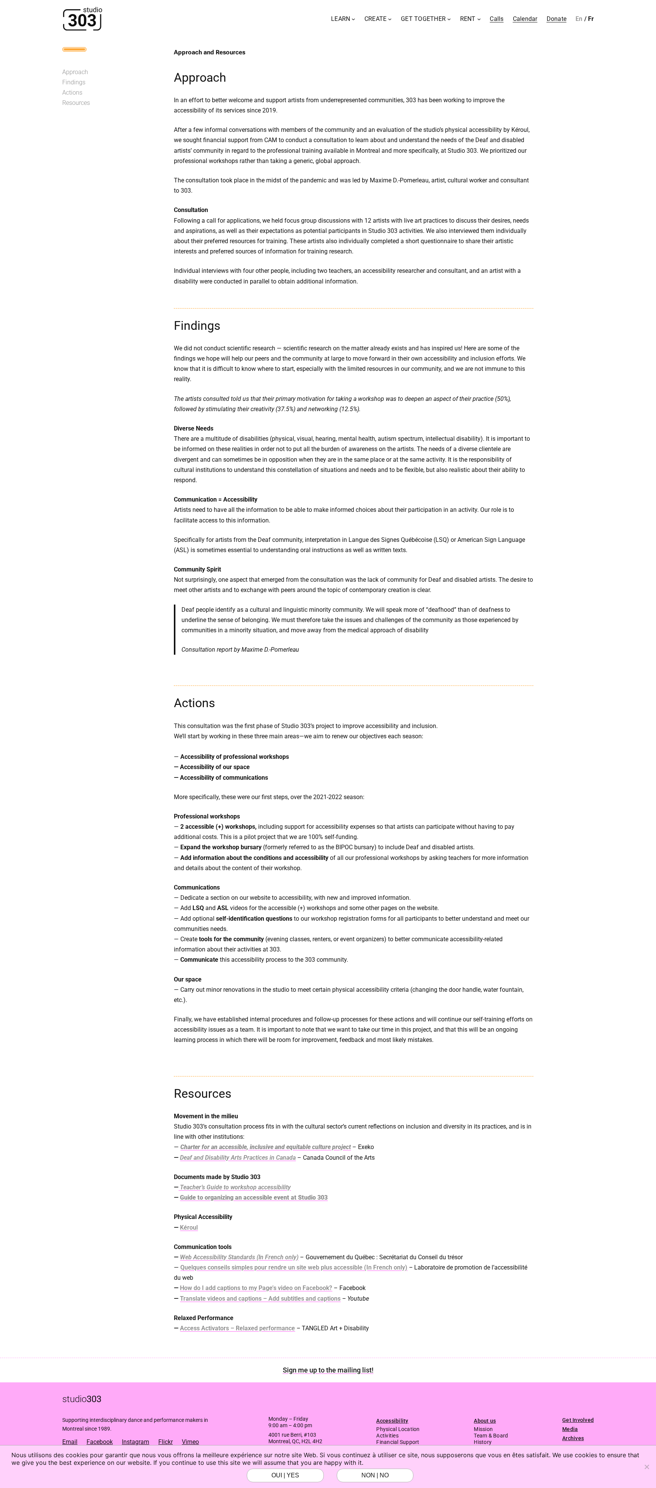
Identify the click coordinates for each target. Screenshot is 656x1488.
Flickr (165, 1441)
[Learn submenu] (353, 19)
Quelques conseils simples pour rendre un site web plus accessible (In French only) (293, 1267)
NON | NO (375, 1475)
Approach (75, 72)
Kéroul (189, 1227)
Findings (73, 82)
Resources (76, 102)
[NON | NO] (646, 1467)
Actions (72, 92)
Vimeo (190, 1441)
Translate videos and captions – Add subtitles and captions (260, 1298)
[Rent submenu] (479, 19)
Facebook (100, 1441)
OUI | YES (285, 1475)
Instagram (135, 1441)
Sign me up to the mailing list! (328, 1370)
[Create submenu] (390, 19)
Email (69, 1441)
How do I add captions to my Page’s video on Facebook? (256, 1288)
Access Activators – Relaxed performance (237, 1328)
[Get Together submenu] (449, 19)
